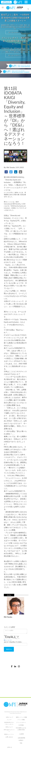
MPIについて (9, 727)
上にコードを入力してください (13, 642)
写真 (21, 743)
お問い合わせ (9, 737)
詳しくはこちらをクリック (15, 32)
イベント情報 (21, 719)
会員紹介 (21, 740)
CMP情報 (21, 725)
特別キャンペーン (9, 734)
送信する (9, 649)
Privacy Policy (12, 713)
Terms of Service (18, 713)
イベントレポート (21, 722)
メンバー (9, 719)
